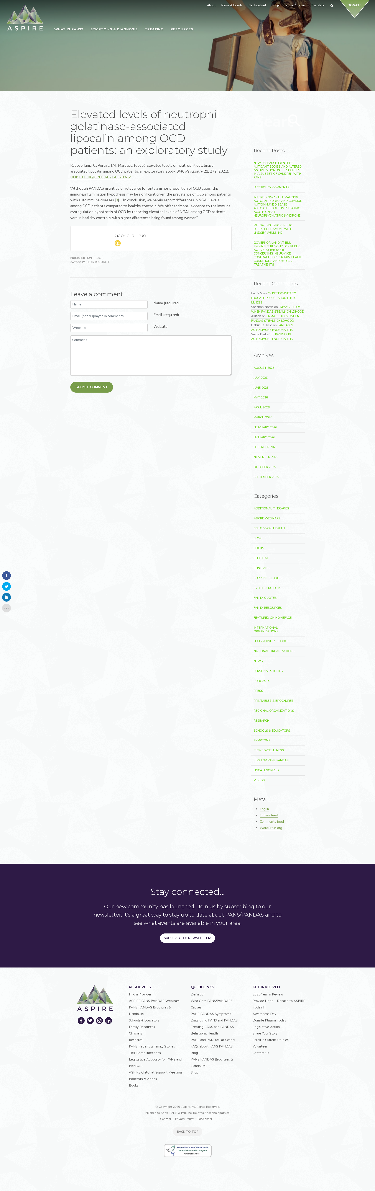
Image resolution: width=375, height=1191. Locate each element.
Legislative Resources (272, 641)
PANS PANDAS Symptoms (211, 1014)
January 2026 (264, 437)
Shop (194, 1072)
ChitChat (261, 558)
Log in (264, 809)
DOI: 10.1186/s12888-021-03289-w (100, 177)
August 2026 (264, 368)
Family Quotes (265, 598)
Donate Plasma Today (269, 1020)
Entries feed (269, 815)
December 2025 (265, 447)
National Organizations (274, 651)
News (258, 661)
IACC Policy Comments (271, 187)
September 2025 (266, 477)
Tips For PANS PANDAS (271, 760)
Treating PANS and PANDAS (212, 1027)
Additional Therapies (271, 508)
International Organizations (266, 629)
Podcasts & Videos (143, 1079)
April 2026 (262, 407)
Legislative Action (266, 1027)
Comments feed (272, 821)
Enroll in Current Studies (271, 1040)
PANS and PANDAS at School (213, 1040)
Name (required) (166, 303)
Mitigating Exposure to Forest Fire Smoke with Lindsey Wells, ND (273, 229)
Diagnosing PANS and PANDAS (214, 1020)
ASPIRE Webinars (267, 518)
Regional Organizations (274, 711)
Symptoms (262, 740)
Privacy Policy (184, 1119)
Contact (165, 1119)
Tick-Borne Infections (145, 1053)
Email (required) (166, 314)
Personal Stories (268, 671)
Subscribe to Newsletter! (187, 938)
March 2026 (263, 417)
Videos (259, 780)
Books (259, 548)
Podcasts (262, 681)
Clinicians (262, 568)
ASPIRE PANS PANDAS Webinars (154, 1001)
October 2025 (265, 467)
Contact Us (261, 1053)
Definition (198, 994)
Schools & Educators (272, 731)
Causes (196, 1007)
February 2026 (265, 427)
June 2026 (261, 388)
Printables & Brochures (274, 701)
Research (102, 262)
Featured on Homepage (273, 618)
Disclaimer (205, 1119)
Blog (90, 262)
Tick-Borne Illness (269, 750)
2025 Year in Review (268, 994)
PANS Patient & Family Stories (152, 1046)
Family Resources (268, 608)
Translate (317, 5)
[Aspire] (25, 17)
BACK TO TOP (187, 1132)
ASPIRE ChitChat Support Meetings (156, 1072)
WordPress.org (271, 828)
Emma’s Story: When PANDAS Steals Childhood (277, 309)
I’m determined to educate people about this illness (273, 298)
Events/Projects (267, 588)
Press (258, 691)
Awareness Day (264, 1014)
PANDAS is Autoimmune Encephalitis (272, 327)
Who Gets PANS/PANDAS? (211, 1001)
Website (160, 326)
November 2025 (266, 457)
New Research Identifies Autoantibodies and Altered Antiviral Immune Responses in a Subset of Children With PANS (278, 170)
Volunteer (260, 1046)
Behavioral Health (269, 528)
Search (294, 120)
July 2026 (261, 378)
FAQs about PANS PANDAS (212, 1046)
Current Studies (267, 578)
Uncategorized (266, 770)
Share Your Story (265, 1033)
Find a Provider (140, 994)
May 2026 (261, 397)
